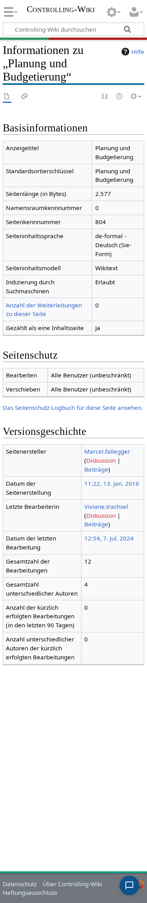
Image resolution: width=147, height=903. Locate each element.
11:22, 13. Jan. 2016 (111, 483)
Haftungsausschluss (30, 892)
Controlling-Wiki (60, 10)
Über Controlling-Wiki (72, 884)
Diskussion (101, 460)
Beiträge (96, 469)
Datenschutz (20, 884)
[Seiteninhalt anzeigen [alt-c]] (7, 96)
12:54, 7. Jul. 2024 (109, 538)
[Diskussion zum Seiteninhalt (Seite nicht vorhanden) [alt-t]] (24, 96)
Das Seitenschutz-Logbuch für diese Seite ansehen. (73, 407)
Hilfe (137, 52)
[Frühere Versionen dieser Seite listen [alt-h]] (119, 96)
